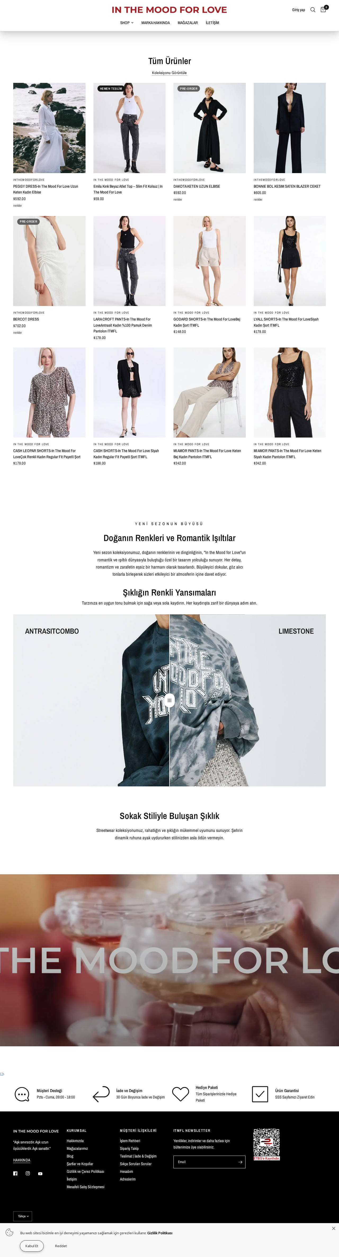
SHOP (125, 22)
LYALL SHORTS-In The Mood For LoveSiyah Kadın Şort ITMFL (286, 322)
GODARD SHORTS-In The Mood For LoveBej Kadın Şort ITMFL (206, 322)
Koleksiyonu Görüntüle (169, 72)
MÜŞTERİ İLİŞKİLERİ (138, 1130)
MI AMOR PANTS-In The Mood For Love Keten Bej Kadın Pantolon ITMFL (207, 453)
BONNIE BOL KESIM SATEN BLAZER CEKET (287, 186)
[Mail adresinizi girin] (240, 1162)
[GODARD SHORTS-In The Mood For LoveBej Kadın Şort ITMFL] (209, 261)
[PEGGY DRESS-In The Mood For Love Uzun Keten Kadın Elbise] (49, 128)
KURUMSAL (77, 1130)
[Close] (333, 1228)
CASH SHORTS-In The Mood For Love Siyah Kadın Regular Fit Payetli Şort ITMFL (126, 453)
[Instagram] (31, 1173)
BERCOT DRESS (26, 319)
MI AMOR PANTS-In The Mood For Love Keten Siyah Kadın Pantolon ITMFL (287, 453)
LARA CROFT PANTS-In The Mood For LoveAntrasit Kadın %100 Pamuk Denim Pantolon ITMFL (122, 325)
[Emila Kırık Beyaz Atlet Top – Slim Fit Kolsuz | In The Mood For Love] (129, 128)
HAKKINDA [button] (21, 1160)
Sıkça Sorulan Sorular (135, 1163)
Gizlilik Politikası (159, 1233)
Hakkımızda (75, 1140)
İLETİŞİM (212, 22)
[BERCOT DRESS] (49, 261)
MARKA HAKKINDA (155, 22)
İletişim (72, 1179)
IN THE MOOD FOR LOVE (111, 180)
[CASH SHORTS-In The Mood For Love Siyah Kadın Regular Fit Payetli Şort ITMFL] (129, 393)
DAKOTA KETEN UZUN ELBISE (196, 186)
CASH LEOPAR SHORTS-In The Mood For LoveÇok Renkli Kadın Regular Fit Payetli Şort (47, 453)
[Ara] (313, 10)
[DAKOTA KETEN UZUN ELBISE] (209, 128)
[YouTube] (44, 1174)
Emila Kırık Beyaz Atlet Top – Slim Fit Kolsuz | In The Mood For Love (128, 189)
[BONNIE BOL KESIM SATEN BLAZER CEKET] (290, 128)
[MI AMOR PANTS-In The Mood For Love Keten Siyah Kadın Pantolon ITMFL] (290, 393)
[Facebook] (19, 1173)
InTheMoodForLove (29, 180)
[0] (322, 10)
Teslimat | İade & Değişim (138, 1156)
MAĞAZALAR (188, 22)
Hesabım (126, 1171)
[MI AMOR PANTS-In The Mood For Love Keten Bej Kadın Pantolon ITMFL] (209, 393)
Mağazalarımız (77, 1148)
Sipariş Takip (129, 1148)
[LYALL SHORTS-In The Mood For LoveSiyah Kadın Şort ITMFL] (290, 261)
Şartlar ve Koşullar (80, 1163)
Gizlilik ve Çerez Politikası (85, 1171)
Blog (70, 1156)
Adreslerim (128, 1179)
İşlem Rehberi (130, 1140)
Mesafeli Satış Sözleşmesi (85, 1187)
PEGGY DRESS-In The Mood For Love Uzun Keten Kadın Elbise (45, 189)
